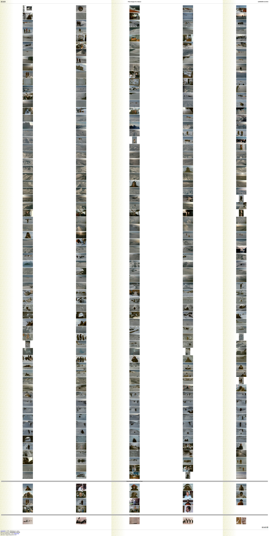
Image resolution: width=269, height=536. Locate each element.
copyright (3, 531)
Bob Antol (16, 533)
